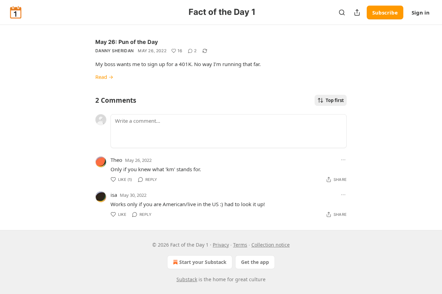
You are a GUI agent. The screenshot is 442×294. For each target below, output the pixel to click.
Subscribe (385, 12)
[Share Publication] (357, 12)
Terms (240, 244)
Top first (335, 100)
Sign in (421, 12)
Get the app (255, 262)
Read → (104, 76)
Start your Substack (203, 262)
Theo (116, 159)
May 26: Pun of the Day (126, 41)
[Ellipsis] (343, 159)
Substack (186, 279)
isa (113, 194)
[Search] (342, 12)
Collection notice (270, 244)
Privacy (221, 244)
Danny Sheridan (114, 50)
